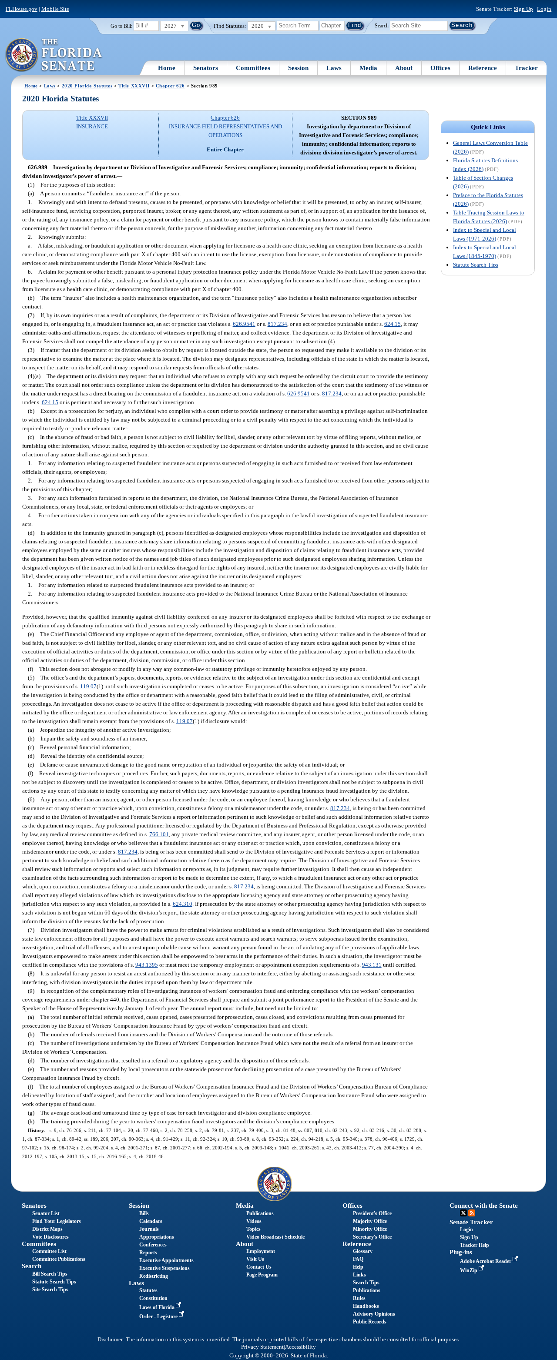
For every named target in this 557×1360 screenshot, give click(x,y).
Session (298, 67)
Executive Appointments (166, 1260)
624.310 (182, 904)
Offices (440, 67)
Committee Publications (58, 1259)
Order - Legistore (159, 1316)
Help (358, 1267)
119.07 (88, 686)
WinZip (469, 1270)
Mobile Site (55, 9)
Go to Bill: (121, 26)
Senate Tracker (471, 1222)
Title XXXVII (134, 85)
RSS (471, 1212)
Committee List (49, 1251)
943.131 (372, 964)
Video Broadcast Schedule (275, 1237)
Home (166, 67)
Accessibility (300, 1347)
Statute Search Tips (475, 264)
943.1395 (146, 964)
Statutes (148, 1290)
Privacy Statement (262, 1347)
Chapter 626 (170, 85)
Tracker (526, 67)
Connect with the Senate (484, 1205)
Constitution (153, 1298)
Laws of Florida (157, 1307)
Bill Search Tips (49, 1274)
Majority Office (370, 1221)
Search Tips (366, 1283)
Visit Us (255, 1259)
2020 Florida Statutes (87, 85)
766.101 (159, 834)
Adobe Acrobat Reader (486, 1261)
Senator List (46, 1213)
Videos (254, 1221)
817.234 (277, 324)
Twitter (463, 1212)
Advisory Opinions (374, 1314)
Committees (253, 67)
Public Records (369, 1322)
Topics (253, 1229)
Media (368, 67)
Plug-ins (461, 1252)
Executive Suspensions (164, 1268)
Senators (205, 67)
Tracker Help (474, 1245)
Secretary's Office (372, 1237)
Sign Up (523, 9)
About (404, 67)
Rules (359, 1298)
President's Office (372, 1213)
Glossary (362, 1251)
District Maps (47, 1229)
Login (544, 9)
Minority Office (370, 1229)
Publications (260, 1213)
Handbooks (366, 1306)
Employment (260, 1251)
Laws (334, 67)
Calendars (150, 1221)
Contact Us (259, 1267)
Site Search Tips (50, 1289)
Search (382, 25)
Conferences (153, 1245)
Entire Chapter (225, 149)
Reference (482, 67)
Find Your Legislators (56, 1221)
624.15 (392, 324)
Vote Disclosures (50, 1237)
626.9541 (244, 324)
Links (359, 1275)
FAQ (358, 1259)
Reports (148, 1252)
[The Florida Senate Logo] (54, 55)
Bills (144, 1213)
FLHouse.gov (21, 9)
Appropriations (156, 1237)
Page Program (262, 1275)
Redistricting (153, 1276)
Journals (149, 1229)
